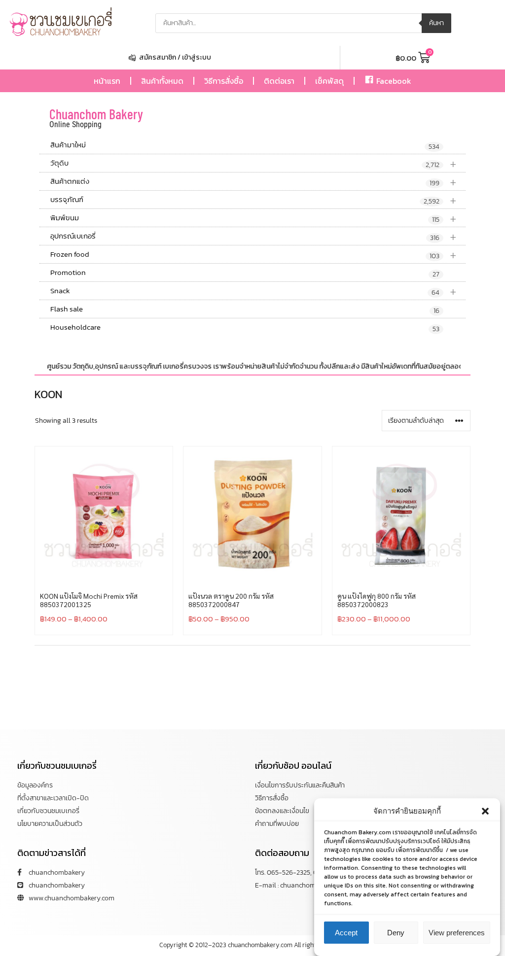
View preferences (457, 932)
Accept (346, 932)
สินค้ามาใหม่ (244, 145)
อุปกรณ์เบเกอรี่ (253, 236)
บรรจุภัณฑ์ (253, 200)
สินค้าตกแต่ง (253, 181)
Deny (395, 932)
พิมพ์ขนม (253, 218)
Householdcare (244, 327)
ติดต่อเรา (279, 81)
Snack (253, 291)
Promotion (244, 273)
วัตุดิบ (253, 163)
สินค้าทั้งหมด (162, 81)
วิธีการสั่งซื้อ (223, 81)
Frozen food (253, 254)
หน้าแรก (107, 81)
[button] (485, 811)
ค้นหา (436, 23)
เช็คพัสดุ (329, 81)
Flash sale (244, 309)
